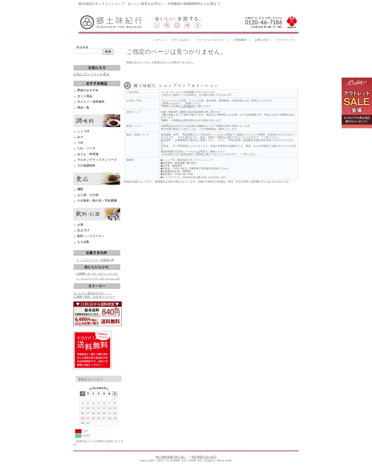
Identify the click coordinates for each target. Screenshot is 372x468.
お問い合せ (261, 40)
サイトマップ (285, 40)
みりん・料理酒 (87, 154)
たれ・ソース (86, 148)
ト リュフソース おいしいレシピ (98, 278)
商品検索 (82, 47)
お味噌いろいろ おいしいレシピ (97, 273)
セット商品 (84, 96)
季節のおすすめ (87, 90)
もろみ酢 (83, 242)
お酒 (80, 224)
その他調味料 (86, 165)
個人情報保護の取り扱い (171, 457)
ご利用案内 (239, 40)
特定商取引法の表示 (204, 457)
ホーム (159, 40)
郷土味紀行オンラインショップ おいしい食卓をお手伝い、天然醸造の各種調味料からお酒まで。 (150, 4)
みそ (80, 137)
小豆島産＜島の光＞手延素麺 (97, 200)
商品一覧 (83, 107)
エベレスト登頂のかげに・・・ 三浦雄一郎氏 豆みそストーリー (94, 295)
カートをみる (180, 40)
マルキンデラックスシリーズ (97, 159)
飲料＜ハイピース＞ (91, 236)
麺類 (80, 189)
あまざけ (83, 230)
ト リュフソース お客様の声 (95, 260)
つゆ (80, 142)
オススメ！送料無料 (91, 101)
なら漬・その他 (87, 195)
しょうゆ (83, 131)
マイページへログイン (210, 40)
